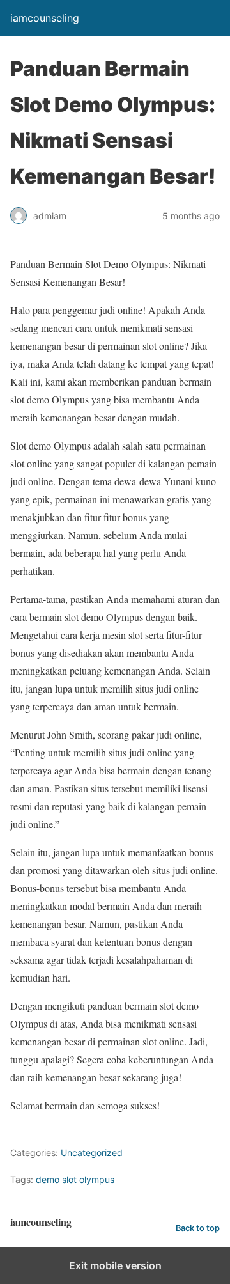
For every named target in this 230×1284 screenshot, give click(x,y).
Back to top (198, 1228)
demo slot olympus (75, 1179)
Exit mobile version (115, 1265)
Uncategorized (92, 1152)
